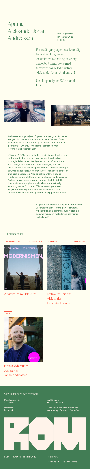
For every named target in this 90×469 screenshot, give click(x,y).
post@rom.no (53, 400)
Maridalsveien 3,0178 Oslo (12, 401)
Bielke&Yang (71, 461)
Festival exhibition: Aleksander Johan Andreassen (59, 298)
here (35, 393)
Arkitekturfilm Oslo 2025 (20, 294)
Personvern (52, 456)
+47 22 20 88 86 (55, 402)
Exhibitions (52, 241)
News (8, 313)
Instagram (9, 407)
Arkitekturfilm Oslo (48, 59)
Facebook (8, 410)
